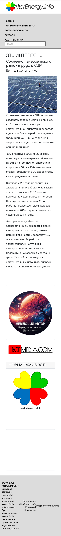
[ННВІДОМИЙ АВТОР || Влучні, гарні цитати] (31, 313)
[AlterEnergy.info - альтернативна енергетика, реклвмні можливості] (30, 388)
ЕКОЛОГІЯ (10, 35)
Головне (9, 20)
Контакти (30, 510)
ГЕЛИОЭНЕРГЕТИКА (25, 70)
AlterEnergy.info (10, 486)
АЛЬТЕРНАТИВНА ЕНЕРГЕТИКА (20, 25)
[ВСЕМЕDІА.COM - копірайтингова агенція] (31, 349)
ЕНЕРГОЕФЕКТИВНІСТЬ (16, 30)
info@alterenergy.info (47, 506)
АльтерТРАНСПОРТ (14, 40)
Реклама (30, 507)
